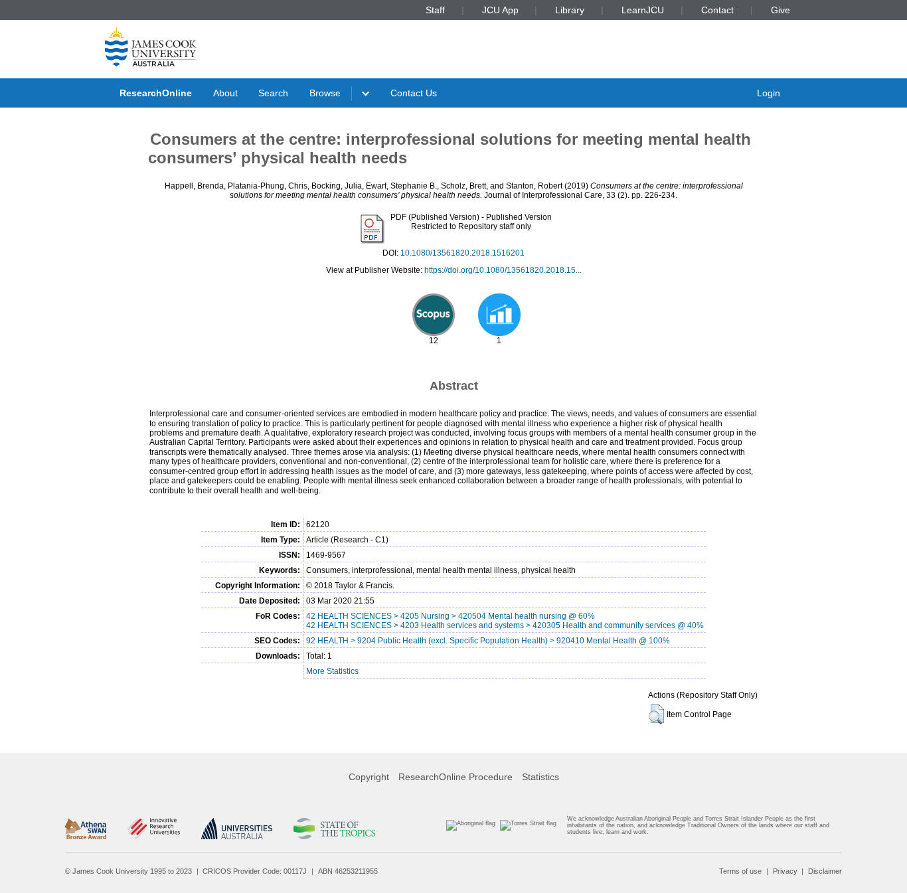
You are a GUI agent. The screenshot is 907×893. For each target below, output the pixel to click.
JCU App (500, 10)
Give (780, 10)
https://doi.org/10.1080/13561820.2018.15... (503, 270)
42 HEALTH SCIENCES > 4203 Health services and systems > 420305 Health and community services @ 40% (505, 625)
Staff (435, 10)
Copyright (369, 776)
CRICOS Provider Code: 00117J (255, 871)
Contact (717, 10)
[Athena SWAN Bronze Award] (85, 828)
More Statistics (332, 671)
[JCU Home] (151, 45)
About (225, 93)
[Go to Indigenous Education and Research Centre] (470, 828)
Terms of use (740, 871)
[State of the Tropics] (333, 828)
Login (768, 93)
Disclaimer (825, 871)
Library (569, 10)
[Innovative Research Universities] (153, 828)
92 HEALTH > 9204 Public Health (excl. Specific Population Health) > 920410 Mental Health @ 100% (488, 640)
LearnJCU (642, 10)
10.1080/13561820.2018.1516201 (462, 253)
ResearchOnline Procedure (455, 776)
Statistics (540, 776)
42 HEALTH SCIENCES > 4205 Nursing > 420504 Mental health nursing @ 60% (450, 616)
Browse (325, 93)
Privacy (785, 871)
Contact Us (413, 93)
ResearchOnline (156, 93)
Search (273, 93)
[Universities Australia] (236, 828)
